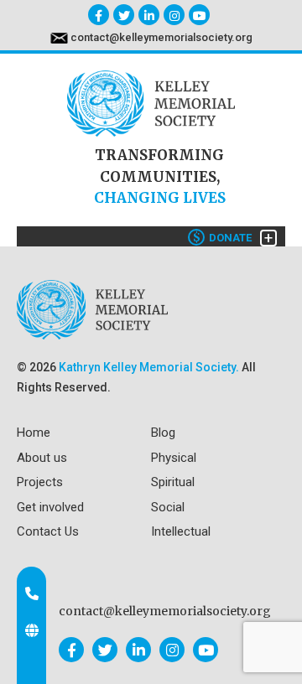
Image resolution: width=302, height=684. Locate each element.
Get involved (50, 507)
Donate (222, 237)
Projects (40, 482)
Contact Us (48, 531)
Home (33, 432)
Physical (173, 457)
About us (42, 457)
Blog (163, 432)
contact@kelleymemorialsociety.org (161, 37)
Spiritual (173, 482)
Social (168, 507)
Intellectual (181, 531)
